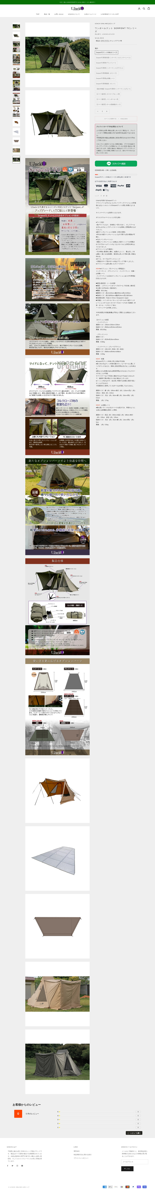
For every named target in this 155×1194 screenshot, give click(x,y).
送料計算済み (105, 41)
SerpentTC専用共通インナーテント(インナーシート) (113, 58)
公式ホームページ (90, 14)
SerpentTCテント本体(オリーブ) (106, 52)
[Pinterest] (106, 195)
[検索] (144, 8)
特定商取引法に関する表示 (82, 1155)
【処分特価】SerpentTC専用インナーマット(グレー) (113, 89)
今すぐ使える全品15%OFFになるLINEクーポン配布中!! (77, 2)
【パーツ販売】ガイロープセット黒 (108, 94)
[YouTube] (22, 1165)
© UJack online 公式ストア (19, 1187)
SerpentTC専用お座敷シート (105, 78)
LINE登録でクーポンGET (110, 14)
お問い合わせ (59, 14)
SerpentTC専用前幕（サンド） (106, 84)
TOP (38, 14)
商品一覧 (47, 14)
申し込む (127, 1168)
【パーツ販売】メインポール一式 (107, 99)
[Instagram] (17, 1165)
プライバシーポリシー (81, 1158)
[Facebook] (101, 195)
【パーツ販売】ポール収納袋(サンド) (108, 104)
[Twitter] (103, 195)
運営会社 (77, 1151)
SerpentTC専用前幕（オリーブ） (107, 73)
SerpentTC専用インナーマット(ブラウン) (109, 68)
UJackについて (74, 14)
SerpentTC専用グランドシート (106, 63)
